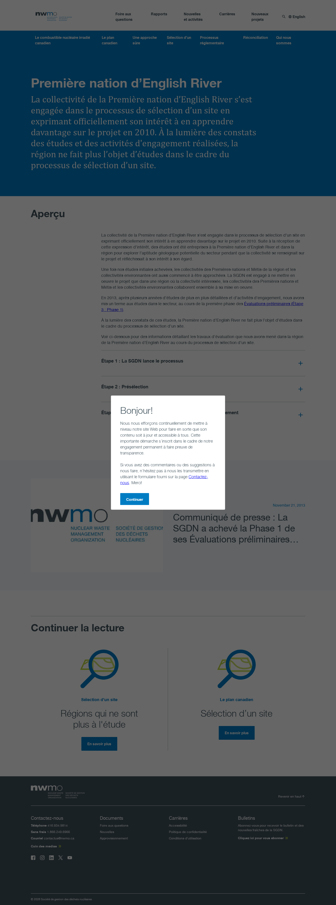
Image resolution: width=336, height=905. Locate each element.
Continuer (134, 499)
